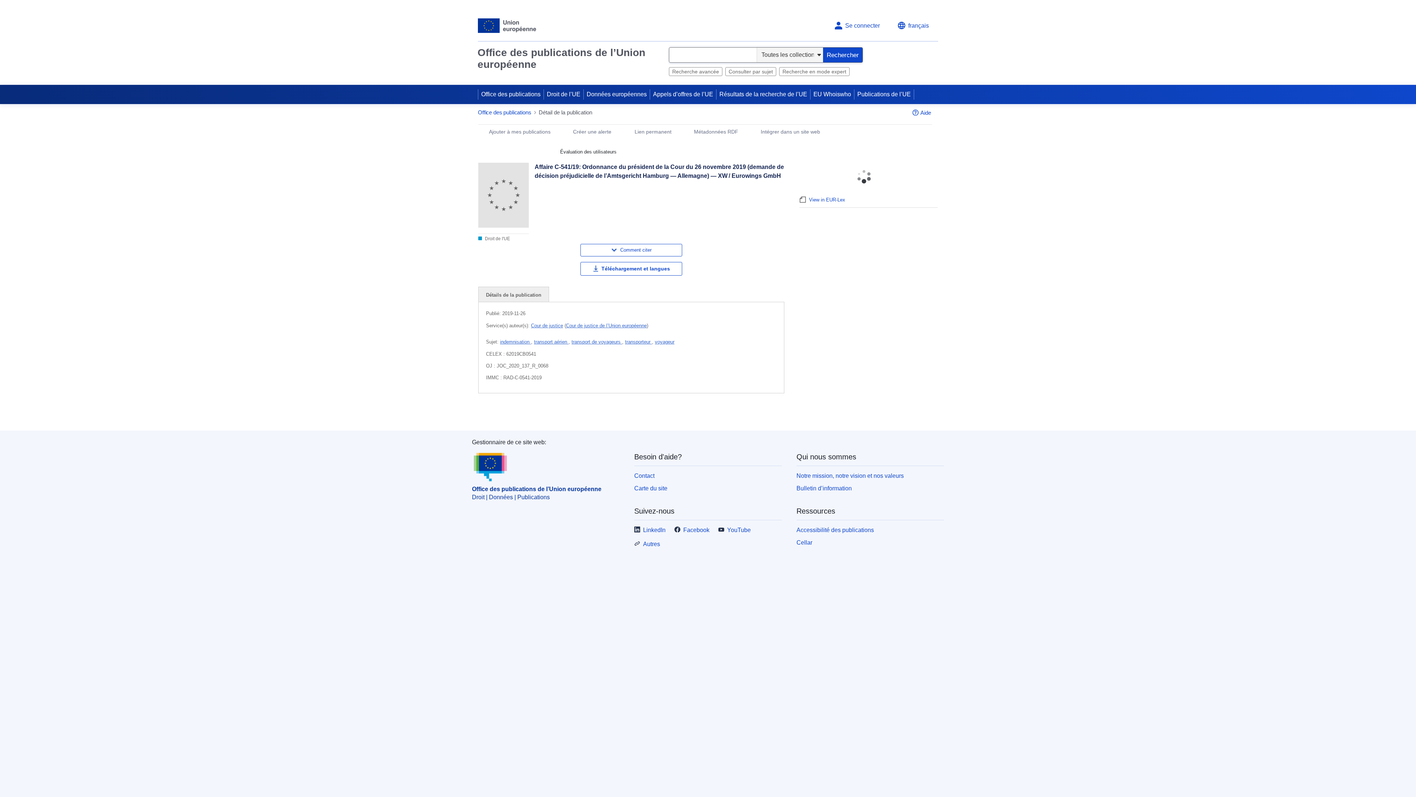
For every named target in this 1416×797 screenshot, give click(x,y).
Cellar (804, 586)
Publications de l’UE (884, 94)
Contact (644, 519)
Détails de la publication (513, 295)
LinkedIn (654, 573)
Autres (651, 587)
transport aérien (551, 342)
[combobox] (713, 55)
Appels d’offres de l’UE (683, 94)
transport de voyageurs (597, 342)
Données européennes (617, 94)
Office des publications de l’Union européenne (561, 58)
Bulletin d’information (824, 531)
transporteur (638, 342)
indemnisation (515, 342)
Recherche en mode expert (814, 72)
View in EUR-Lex (827, 200)
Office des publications (511, 94)
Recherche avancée (695, 72)
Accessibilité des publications (835, 573)
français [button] (918, 26)
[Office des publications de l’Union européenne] (507, 25)
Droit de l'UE (497, 238)
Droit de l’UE (563, 94)
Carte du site (650, 531)
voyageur (664, 342)
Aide (925, 113)
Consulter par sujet (751, 72)
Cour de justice (547, 325)
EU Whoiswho (832, 94)
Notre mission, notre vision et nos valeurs (850, 519)
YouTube (739, 573)
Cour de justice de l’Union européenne (606, 325)
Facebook (696, 573)
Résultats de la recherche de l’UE (763, 94)
